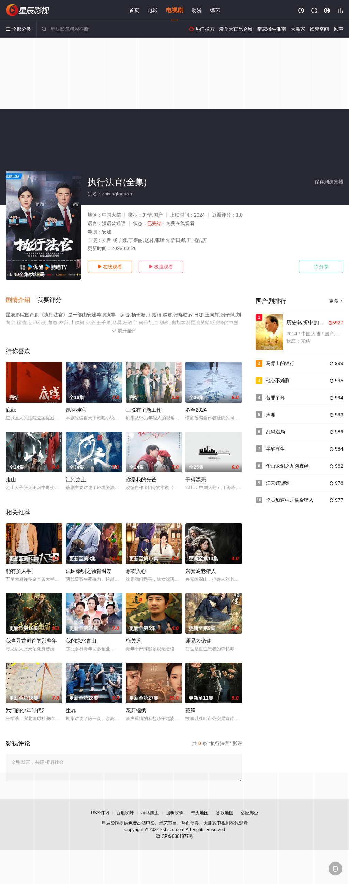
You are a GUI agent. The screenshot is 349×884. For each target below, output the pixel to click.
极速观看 (161, 267)
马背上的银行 (280, 363)
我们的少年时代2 (25, 710)
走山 (11, 479)
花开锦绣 (136, 710)
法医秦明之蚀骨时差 (89, 571)
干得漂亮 (195, 479)
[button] (21, 300)
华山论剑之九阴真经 (287, 466)
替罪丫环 (275, 397)
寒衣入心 (136, 571)
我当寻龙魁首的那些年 (31, 641)
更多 (336, 301)
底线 (11, 410)
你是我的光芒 (141, 479)
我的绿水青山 (81, 641)
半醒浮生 (275, 449)
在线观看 (109, 267)
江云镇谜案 (278, 483)
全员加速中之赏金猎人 (290, 500)
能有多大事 (18, 571)
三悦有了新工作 (144, 410)
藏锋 (190, 710)
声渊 (270, 414)
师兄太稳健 (198, 641)
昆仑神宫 (76, 410)
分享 (321, 267)
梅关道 (133, 641)
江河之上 (76, 479)
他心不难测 (278, 380)
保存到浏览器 (329, 181)
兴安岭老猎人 (200, 571)
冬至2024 (196, 410)
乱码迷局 (275, 431)
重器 (71, 710)
